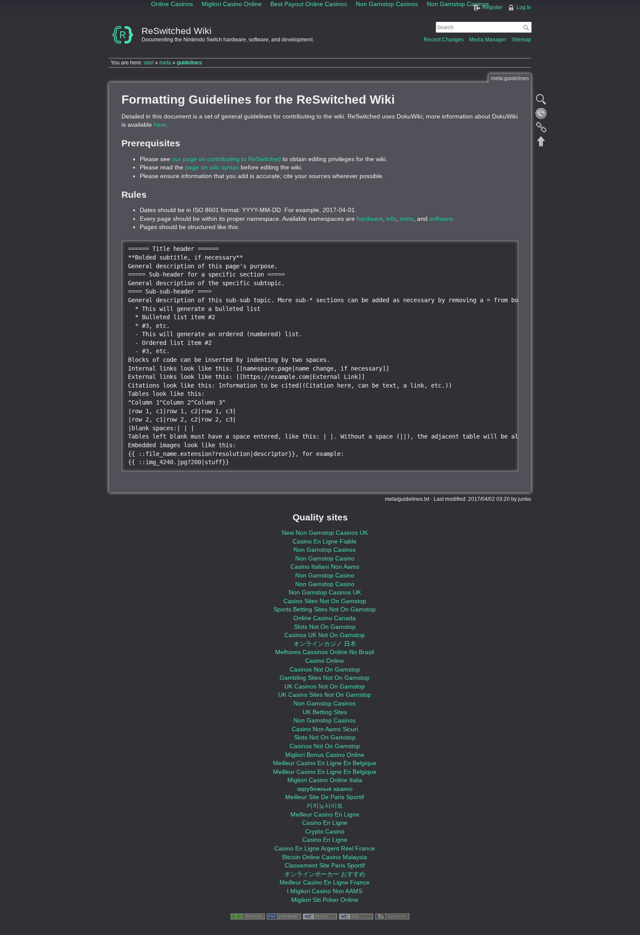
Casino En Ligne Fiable (325, 541)
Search (527, 27)
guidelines (189, 63)
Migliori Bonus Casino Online (324, 754)
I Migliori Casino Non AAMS (324, 891)
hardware (370, 218)
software (441, 218)
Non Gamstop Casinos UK (325, 592)
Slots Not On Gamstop (325, 626)
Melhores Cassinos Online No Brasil (324, 651)
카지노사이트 (325, 805)
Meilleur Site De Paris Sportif (324, 796)
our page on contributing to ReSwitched (226, 158)
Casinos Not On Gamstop (325, 669)
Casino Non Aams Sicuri (325, 729)
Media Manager (487, 40)
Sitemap (521, 40)
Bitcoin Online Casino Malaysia (324, 857)
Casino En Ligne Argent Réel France (324, 848)
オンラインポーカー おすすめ (324, 874)
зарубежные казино (325, 788)
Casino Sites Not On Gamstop (324, 600)
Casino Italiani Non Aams (324, 566)
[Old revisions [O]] (541, 113)
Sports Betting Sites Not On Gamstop (324, 609)
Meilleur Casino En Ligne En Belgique (325, 762)
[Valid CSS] (356, 916)
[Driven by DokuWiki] (392, 916)
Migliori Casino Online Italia (324, 779)
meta (165, 63)
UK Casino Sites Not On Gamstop (324, 694)
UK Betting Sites (325, 712)
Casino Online (324, 660)
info (391, 218)
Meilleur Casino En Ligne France (325, 882)
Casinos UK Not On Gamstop (324, 634)
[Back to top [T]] (541, 141)
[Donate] (247, 916)
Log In (523, 7)
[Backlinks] (541, 127)
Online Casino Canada (324, 617)
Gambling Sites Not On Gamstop (325, 677)
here (160, 124)
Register (492, 7)
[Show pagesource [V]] (541, 99)
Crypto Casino (324, 831)
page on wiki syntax (212, 167)
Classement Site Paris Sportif (325, 865)
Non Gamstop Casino (324, 558)
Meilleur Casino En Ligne (324, 814)
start (149, 63)
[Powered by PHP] (283, 916)
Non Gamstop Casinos (324, 549)
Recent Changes (444, 40)
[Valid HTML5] (320, 916)
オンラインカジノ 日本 (324, 643)
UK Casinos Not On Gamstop (324, 686)
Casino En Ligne (324, 822)
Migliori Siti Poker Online (324, 899)
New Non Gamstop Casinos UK (325, 532)
